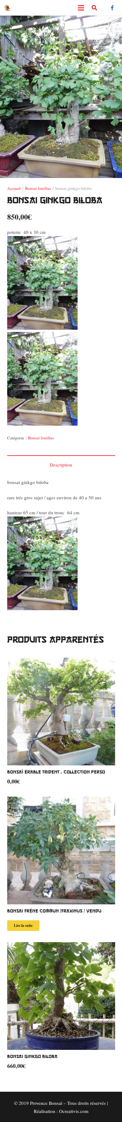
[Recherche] (94, 8)
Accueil (14, 188)
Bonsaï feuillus (38, 188)
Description (61, 465)
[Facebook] (112, 8)
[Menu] (81, 8)
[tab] (61, 464)
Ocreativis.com (74, 1111)
